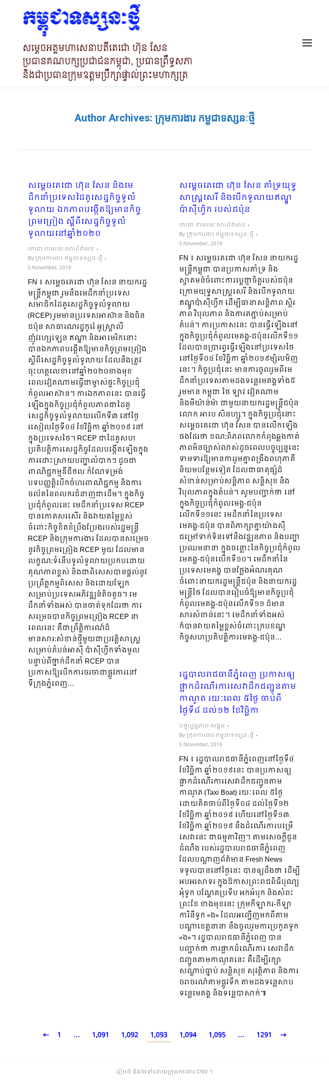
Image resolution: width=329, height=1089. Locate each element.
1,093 (158, 1035)
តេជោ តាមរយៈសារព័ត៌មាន (61, 249)
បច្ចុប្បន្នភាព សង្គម (202, 726)
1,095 (217, 1035)
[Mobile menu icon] (307, 43)
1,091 (100, 1035)
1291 (264, 1035)
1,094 (188, 1035)
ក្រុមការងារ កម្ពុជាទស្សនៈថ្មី (205, 118)
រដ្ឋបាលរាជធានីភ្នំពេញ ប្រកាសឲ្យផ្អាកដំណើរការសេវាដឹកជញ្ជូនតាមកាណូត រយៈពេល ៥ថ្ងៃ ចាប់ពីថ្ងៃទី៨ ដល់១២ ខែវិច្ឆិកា (237, 693)
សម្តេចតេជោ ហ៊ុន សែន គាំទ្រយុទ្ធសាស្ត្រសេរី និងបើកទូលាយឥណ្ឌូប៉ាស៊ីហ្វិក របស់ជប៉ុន (237, 198)
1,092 (129, 1035)
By (65, 258)
